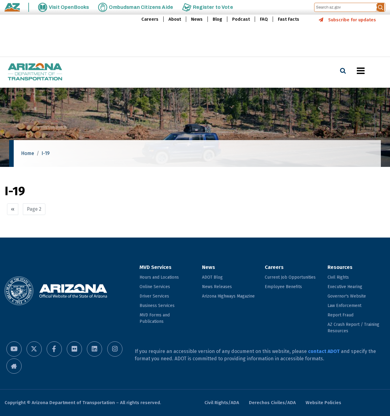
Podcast (241, 19)
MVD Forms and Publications (155, 318)
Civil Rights (338, 277)
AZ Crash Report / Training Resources (353, 327)
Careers (149, 19)
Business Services (157, 305)
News (197, 19)
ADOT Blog (212, 277)
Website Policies (323, 402)
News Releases (217, 286)
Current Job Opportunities (290, 277)
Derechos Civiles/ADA (272, 402)
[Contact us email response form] (14, 366)
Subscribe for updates (352, 20)
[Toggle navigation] (371, 71)
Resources (340, 267)
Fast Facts (288, 19)
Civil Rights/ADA (221, 402)
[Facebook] (54, 349)
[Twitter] (34, 349)
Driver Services (154, 296)
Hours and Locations (159, 277)
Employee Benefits (283, 286)
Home (27, 153)
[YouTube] (14, 349)
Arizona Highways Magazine (228, 296)
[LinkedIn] (94, 349)
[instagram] (114, 349)
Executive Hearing (345, 286)
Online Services (155, 286)
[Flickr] (74, 349)
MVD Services (156, 267)
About (174, 19)
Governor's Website (347, 296)
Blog (217, 19)
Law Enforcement (344, 305)
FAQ (264, 19)
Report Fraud (340, 315)
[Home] (35, 72)
